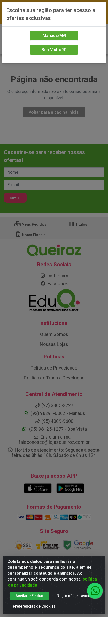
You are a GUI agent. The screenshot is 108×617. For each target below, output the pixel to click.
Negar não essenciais (75, 596)
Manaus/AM (54, 35)
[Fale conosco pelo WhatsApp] (95, 591)
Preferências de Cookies (34, 606)
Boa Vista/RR (54, 49)
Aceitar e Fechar (29, 596)
